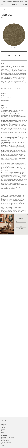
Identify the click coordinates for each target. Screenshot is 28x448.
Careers (3, 430)
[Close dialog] (27, 214)
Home (2, 9)
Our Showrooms (5, 425)
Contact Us (3, 432)
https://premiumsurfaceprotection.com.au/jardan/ (16, 184)
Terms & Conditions (5, 447)
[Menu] (2, 4)
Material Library (8, 9)
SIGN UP (21, 226)
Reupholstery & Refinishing (7, 437)
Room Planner (4, 435)
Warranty (3, 443)
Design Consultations (6, 438)
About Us (3, 424)
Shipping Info (4, 445)
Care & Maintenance (6, 442)
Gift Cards (3, 434)
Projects (3, 429)
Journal (3, 427)
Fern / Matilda (15, 9)
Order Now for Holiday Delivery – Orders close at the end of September (13, 1)
